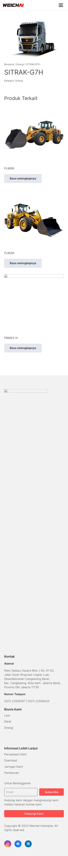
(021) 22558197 (14, 701)
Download (10, 760)
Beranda (9, 64)
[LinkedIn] (28, 843)
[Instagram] (7, 843)
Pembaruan (11, 772)
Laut (7, 715)
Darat (7, 721)
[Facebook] (17, 843)
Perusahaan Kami (15, 754)
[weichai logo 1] (13, 5)
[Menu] (60, 5)
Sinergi (20, 64)
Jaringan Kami (13, 766)
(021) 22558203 (38, 701)
